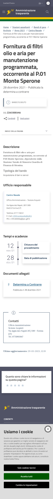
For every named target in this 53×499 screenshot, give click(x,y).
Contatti (13, 321)
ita (40, 3)
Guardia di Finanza (8, 3)
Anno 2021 (20, 30)
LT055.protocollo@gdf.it (22, 216)
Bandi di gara (40, 27)
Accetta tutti (26, 476)
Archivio (7, 30)
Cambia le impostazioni (26, 485)
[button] (47, 11)
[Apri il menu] (3, 11)
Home (6, 27)
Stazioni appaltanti (21, 27)
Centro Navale (35, 30)
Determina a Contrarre (27, 284)
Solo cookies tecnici (27, 467)
